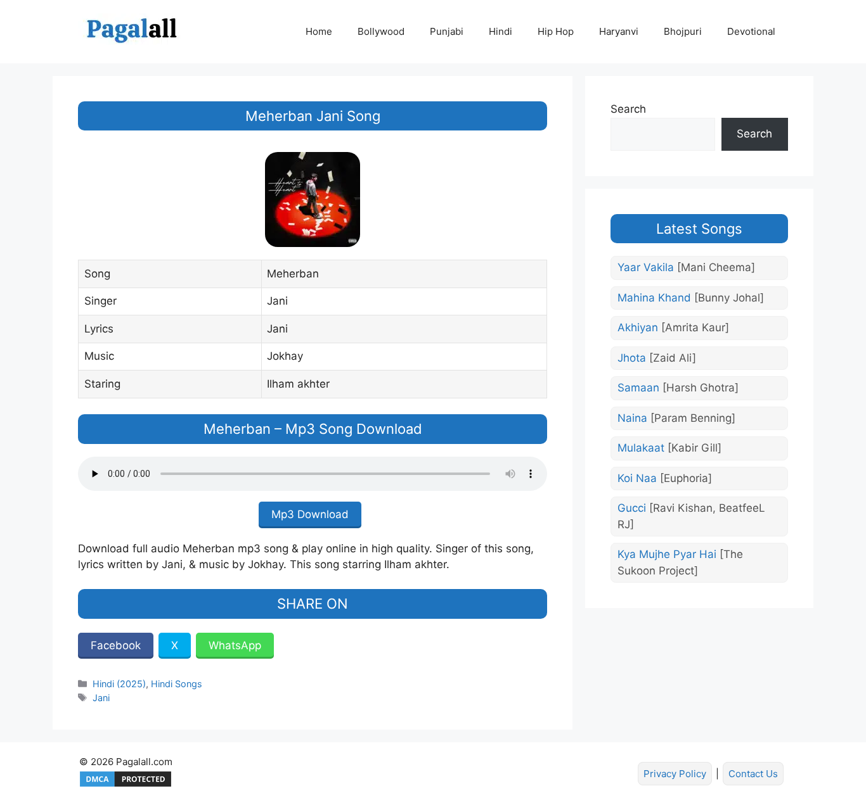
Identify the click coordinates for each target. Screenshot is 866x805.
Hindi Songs (176, 683)
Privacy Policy (674, 774)
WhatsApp (235, 645)
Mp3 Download (310, 514)
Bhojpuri (683, 31)
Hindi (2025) (119, 683)
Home (319, 31)
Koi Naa (664, 478)
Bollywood (381, 31)
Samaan (678, 387)
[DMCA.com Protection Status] (125, 785)
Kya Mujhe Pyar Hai (680, 562)
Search (628, 109)
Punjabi (446, 31)
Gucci (691, 516)
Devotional (751, 31)
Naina (676, 418)
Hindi (500, 31)
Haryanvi (618, 31)
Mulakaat (669, 447)
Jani (101, 697)
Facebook (116, 645)
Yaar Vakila (686, 267)
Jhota (656, 358)
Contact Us (753, 774)
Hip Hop (556, 31)
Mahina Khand (690, 297)
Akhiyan (673, 327)
